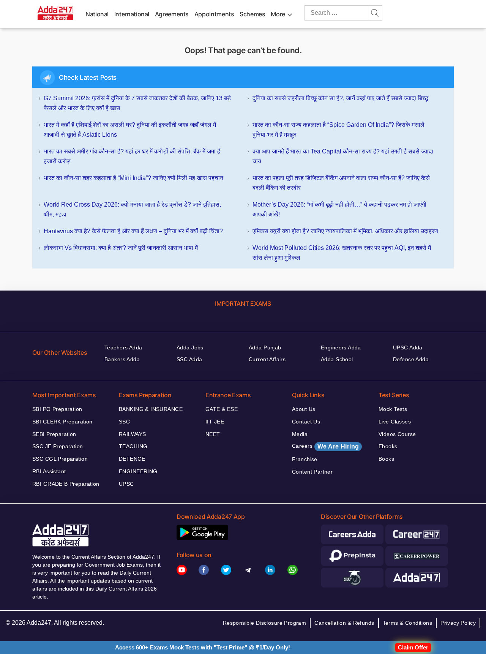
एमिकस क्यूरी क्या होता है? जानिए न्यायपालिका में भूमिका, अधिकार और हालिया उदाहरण (345, 231)
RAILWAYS (132, 434)
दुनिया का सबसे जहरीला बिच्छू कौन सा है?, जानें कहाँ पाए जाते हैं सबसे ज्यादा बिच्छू (340, 98)
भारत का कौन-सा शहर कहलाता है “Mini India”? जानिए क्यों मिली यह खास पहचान (133, 178)
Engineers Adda (341, 347)
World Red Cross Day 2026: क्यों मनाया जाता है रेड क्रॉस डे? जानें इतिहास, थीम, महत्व (132, 209)
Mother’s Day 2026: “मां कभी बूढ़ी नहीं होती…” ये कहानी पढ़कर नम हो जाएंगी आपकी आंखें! (339, 209)
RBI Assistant (49, 471)
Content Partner (312, 472)
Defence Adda (411, 359)
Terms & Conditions (407, 623)
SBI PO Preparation (57, 409)
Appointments (214, 14)
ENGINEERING (138, 471)
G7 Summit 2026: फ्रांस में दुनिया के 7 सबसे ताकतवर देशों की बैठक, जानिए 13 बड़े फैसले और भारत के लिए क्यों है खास (137, 103)
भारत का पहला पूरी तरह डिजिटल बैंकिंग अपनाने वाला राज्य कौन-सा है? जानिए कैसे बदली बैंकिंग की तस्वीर (341, 183)
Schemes (252, 14)
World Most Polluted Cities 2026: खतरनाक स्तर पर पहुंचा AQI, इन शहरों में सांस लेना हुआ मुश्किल (341, 253)
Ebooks (388, 446)
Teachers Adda (123, 347)
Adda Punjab (265, 347)
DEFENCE (132, 459)
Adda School (337, 359)
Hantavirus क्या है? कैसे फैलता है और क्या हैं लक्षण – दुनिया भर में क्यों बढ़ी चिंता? (133, 231)
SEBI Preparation (54, 434)
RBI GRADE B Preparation (65, 484)
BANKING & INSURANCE (151, 409)
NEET (212, 434)
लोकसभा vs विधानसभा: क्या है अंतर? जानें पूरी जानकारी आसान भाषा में (121, 248)
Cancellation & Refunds (344, 623)
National (97, 14)
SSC (124, 422)
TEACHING (133, 446)
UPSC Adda (408, 347)
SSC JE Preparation (57, 446)
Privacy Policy (458, 623)
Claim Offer (413, 647)
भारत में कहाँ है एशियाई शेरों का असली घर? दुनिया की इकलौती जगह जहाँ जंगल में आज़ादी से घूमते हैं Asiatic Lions (130, 130)
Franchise (304, 459)
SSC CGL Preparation (60, 459)
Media (300, 434)
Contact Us (306, 422)
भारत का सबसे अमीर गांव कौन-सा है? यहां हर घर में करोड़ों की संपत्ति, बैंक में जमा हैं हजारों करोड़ (132, 156)
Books (386, 459)
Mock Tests (393, 409)
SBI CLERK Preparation (62, 422)
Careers (325, 446)
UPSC (126, 484)
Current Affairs (267, 359)
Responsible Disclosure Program (264, 623)
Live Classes (395, 422)
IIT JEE (214, 422)
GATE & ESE (221, 409)
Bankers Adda (122, 359)
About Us (303, 409)
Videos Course (397, 434)
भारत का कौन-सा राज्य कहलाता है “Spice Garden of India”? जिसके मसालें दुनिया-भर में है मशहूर (338, 130)
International (131, 14)
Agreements (172, 14)
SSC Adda (189, 359)
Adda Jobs (190, 347)
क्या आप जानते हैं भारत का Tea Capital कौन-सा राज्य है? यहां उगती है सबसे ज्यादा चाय (342, 156)
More (278, 14)
